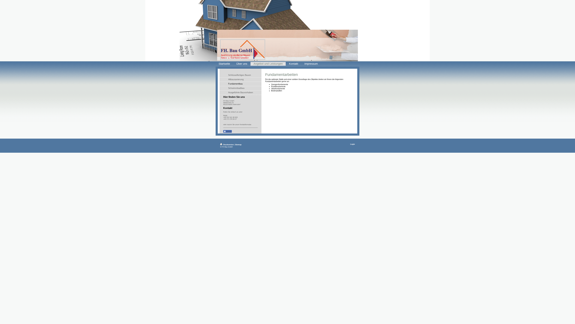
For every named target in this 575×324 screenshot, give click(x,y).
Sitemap (238, 145)
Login (352, 144)
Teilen (228, 131)
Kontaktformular (245, 124)
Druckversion (228, 145)
